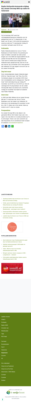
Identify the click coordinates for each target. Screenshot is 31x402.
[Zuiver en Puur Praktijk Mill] (12, 227)
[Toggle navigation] (29, 2)
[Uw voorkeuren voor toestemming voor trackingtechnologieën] (2, 399)
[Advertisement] (15, 144)
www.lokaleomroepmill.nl (15, 122)
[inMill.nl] (5, 2)
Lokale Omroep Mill (6, 31)
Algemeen (3, 29)
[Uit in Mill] (12, 268)
